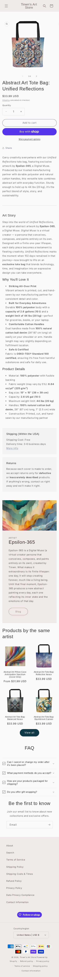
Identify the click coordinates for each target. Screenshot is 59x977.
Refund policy (26, 961)
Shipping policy (40, 966)
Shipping (6, 100)
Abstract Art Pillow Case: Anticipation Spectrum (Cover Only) (15, 674)
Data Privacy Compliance (20, 895)
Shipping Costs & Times (19, 874)
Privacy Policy (14, 888)
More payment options (29, 139)
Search (10, 852)
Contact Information (17, 902)
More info (12, 448)
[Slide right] (36, 76)
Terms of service (22, 966)
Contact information (31, 971)
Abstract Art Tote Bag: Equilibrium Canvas (44, 718)
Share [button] (9, 148)
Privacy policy (42, 961)
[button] (6, 6)
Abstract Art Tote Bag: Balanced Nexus (15, 718)
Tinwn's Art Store (28, 957)
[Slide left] (22, 76)
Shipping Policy (15, 866)
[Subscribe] (49, 824)
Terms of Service (15, 859)
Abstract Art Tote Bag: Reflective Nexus (44, 673)
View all (29, 732)
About (9, 845)
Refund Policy (14, 881)
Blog (18, 611)
